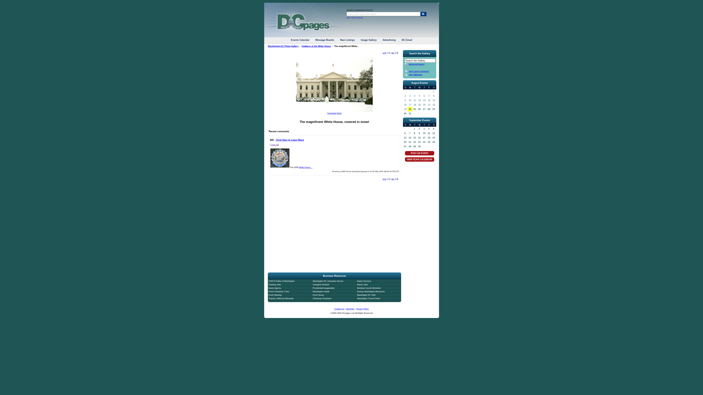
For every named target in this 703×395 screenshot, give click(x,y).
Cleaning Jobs (274, 284)
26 (419, 109)
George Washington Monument (371, 291)
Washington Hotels (321, 291)
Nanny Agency (274, 288)
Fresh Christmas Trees (278, 291)
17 (424, 137)
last (393, 53)
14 (410, 137)
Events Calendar (300, 40)
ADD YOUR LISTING (355, 18)
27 (424, 109)
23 (419, 142)
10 (424, 133)
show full (275, 145)
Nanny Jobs (362, 284)
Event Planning (275, 295)
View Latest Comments (419, 71)
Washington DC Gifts (366, 295)
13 (405, 137)
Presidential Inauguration (323, 288)
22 (414, 142)
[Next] (334, 111)
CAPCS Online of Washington (281, 281)
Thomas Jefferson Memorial (280, 298)
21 (410, 142)
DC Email (407, 40)
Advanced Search (417, 64)
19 (433, 137)
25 (414, 109)
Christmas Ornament (322, 298)
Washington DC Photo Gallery (283, 46)
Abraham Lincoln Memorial (368, 288)
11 (429, 133)
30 (405, 113)
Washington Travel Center (368, 298)
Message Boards (324, 40)
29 (433, 109)
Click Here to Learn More (290, 140)
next (384, 53)
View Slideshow (415, 75)
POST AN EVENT (419, 153)
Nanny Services (364, 281)
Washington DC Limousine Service (328, 281)
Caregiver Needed (321, 284)
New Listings (347, 40)
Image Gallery (369, 40)
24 (410, 109)
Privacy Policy (362, 309)
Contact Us (339, 309)
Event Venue (318, 295)
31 (410, 113)
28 (429, 109)
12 (433, 133)
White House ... (306, 167)
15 (414, 137)
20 (405, 142)
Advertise (350, 309)
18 (429, 137)
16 (419, 137)
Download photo (334, 113)
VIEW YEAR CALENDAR (419, 159)
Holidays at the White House (316, 46)
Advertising (389, 40)
